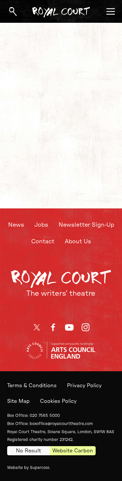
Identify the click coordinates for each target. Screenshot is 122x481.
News (16, 225)
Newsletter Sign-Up (86, 225)
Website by (28, 468)
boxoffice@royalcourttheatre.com (61, 424)
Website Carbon (72, 450)
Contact (42, 242)
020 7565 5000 (45, 415)
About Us (78, 242)
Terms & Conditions (32, 385)
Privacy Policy (84, 385)
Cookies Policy (58, 401)
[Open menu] (110, 11)
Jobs (41, 225)
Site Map (18, 401)
